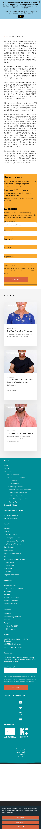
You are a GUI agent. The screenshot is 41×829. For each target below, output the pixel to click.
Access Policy (20, 749)
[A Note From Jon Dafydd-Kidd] (20, 427)
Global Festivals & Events (13, 647)
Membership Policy (11, 604)
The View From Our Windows (15, 187)
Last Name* (8, 239)
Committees (8, 550)
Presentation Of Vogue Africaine (16, 190)
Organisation (9, 257)
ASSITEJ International (15, 305)
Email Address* (9, 221)
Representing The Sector (13, 617)
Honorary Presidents (11, 597)
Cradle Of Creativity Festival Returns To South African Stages (18, 200)
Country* (7, 248)
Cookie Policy (20, 751)
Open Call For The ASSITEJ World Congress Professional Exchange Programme (20, 183)
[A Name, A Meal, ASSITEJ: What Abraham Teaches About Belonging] (20, 375)
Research (7, 620)
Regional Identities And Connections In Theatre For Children (18, 194)
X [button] (39, 2)
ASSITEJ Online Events (12, 644)
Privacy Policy (20, 752)
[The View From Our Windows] (20, 324)
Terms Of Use (20, 754)
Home (6, 36)
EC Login (21, 756)
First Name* (8, 230)
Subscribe (8, 653)
